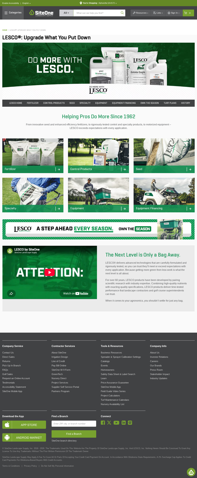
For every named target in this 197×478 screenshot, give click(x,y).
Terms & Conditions (11, 466)
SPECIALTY (85, 103)
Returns (6, 361)
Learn (104, 378)
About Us (154, 352)
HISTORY (185, 103)
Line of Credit (58, 361)
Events (104, 365)
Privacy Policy (30, 466)
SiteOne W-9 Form (61, 370)
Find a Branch (60, 416)
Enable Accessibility (10, 3)
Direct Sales (8, 357)
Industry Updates (158, 378)
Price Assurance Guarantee (115, 382)
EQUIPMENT (101, 103)
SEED (72, 103)
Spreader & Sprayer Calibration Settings (121, 357)
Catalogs (105, 361)
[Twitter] (110, 424)
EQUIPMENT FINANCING (124, 103)
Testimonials (8, 382)
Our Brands (156, 365)
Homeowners (107, 370)
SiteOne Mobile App (12, 391)
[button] (26, 3)
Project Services (60, 382)
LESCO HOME (15, 103)
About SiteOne (59, 352)
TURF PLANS (170, 103)
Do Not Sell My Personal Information (57, 466)
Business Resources (111, 352)
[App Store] (24, 424)
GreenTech (57, 374)
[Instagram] (131, 424)
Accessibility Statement (14, 387)
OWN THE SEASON (150, 103)
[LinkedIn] (124, 424)
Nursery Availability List (112, 404)
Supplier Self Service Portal (65, 387)
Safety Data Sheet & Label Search (118, 374)
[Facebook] (104, 424)
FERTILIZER (32, 103)
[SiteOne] (41, 16)
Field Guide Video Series (113, 391)
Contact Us (8, 352)
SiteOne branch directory (64, 441)
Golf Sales (7, 374)
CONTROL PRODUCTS (54, 103)
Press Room (156, 370)
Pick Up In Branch (11, 365)
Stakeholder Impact (160, 374)
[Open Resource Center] (191, 472)
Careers (154, 361)
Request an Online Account (16, 378)
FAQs (5, 370)
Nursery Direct (59, 378)
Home (4, 30)
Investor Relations (159, 357)
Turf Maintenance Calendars (115, 400)
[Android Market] (24, 437)
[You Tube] (117, 424)
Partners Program (61, 391)
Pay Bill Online (59, 365)
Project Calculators (110, 395)
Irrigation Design (60, 357)
